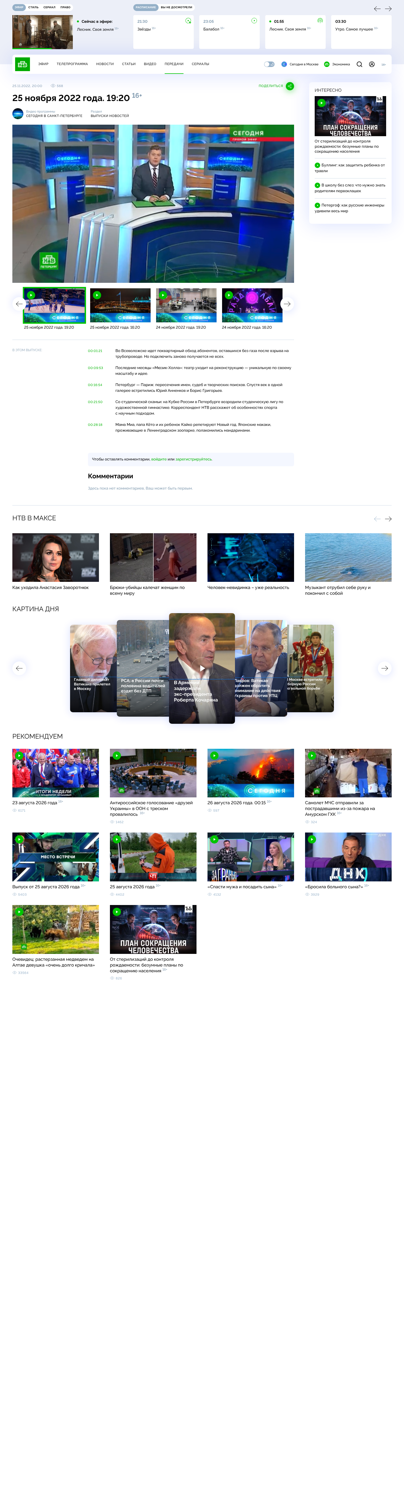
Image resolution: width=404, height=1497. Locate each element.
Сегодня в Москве (304, 64)
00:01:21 (95, 351)
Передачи (174, 64)
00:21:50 (95, 402)
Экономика (341, 64)
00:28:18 (95, 425)
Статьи (129, 64)
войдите (159, 459)
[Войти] (372, 64)
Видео (150, 64)
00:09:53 (95, 368)
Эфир (43, 64)
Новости (105, 64)
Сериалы (200, 64)
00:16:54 (95, 385)
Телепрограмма (72, 64)
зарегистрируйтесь (194, 459)
